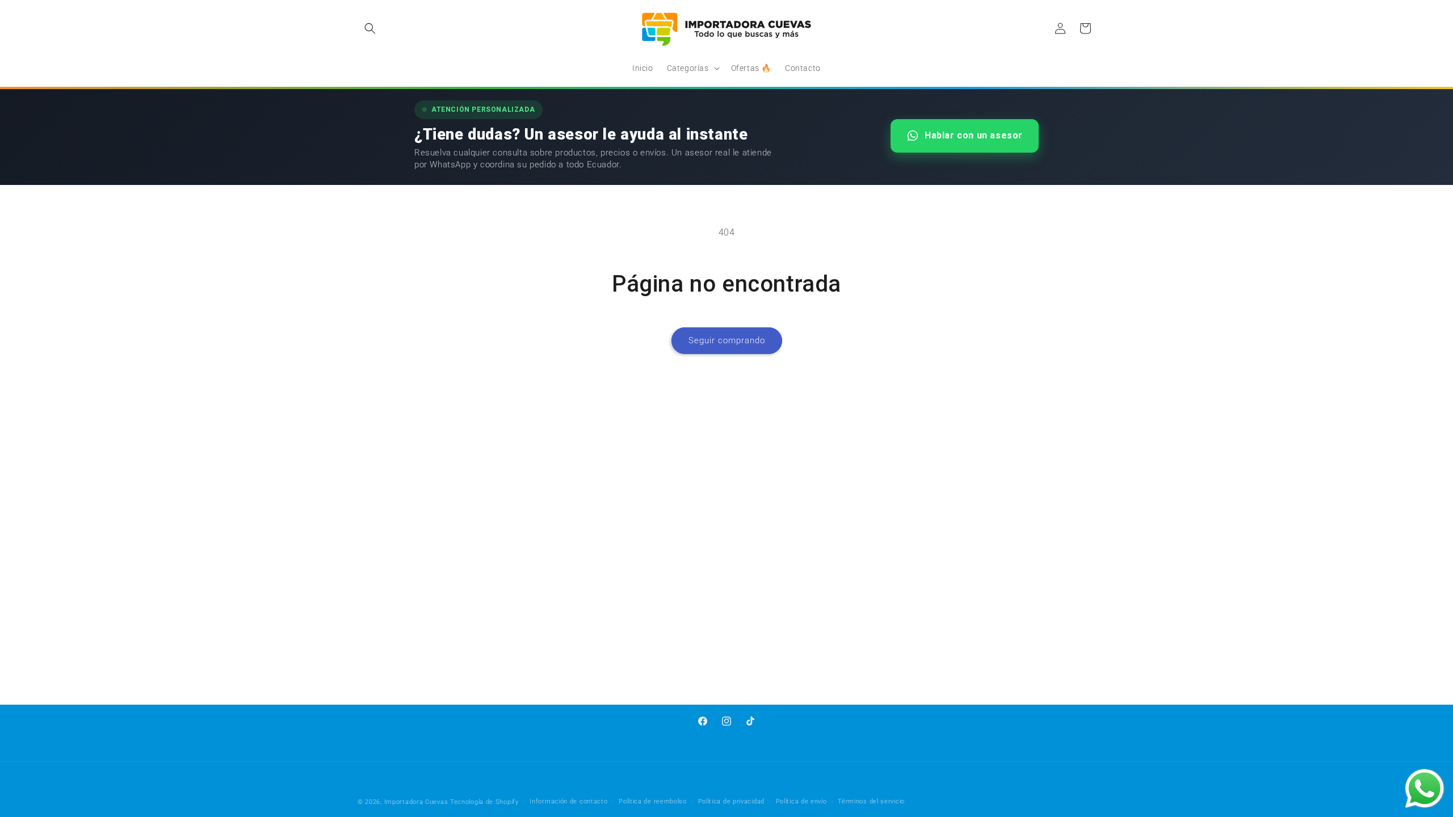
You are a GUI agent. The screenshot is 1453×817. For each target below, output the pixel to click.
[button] (370, 28)
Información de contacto (568, 801)
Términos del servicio (871, 801)
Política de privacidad (731, 801)
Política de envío (801, 801)
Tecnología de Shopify (484, 802)
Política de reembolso (653, 801)
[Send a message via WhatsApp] (1424, 788)
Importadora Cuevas (416, 802)
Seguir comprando (726, 340)
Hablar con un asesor (974, 135)
